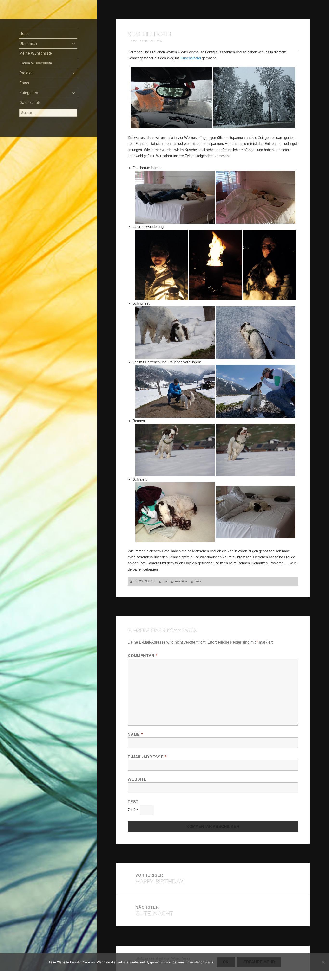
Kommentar (142, 656)
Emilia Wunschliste (35, 63)
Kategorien (28, 93)
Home (24, 34)
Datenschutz (30, 103)
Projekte (26, 73)
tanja (198, 581)
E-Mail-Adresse (147, 757)
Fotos (24, 83)
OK (226, 962)
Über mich (28, 43)
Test (133, 802)
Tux (164, 581)
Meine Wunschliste (35, 53)
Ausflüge (181, 581)
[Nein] (323, 962)
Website (137, 779)
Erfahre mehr (259, 962)
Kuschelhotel (191, 58)
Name (135, 734)
